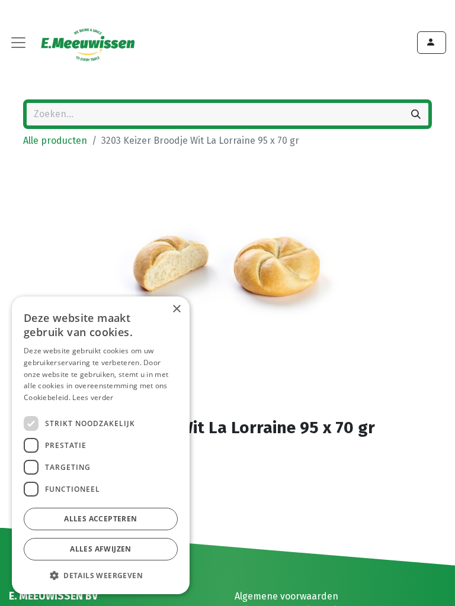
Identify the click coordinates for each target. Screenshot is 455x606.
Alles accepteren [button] (100, 519)
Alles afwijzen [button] (101, 549)
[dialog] (101, 445)
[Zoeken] (415, 114)
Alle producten (55, 140)
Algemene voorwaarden (286, 596)
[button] (101, 575)
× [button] (176, 309)
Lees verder (92, 397)
